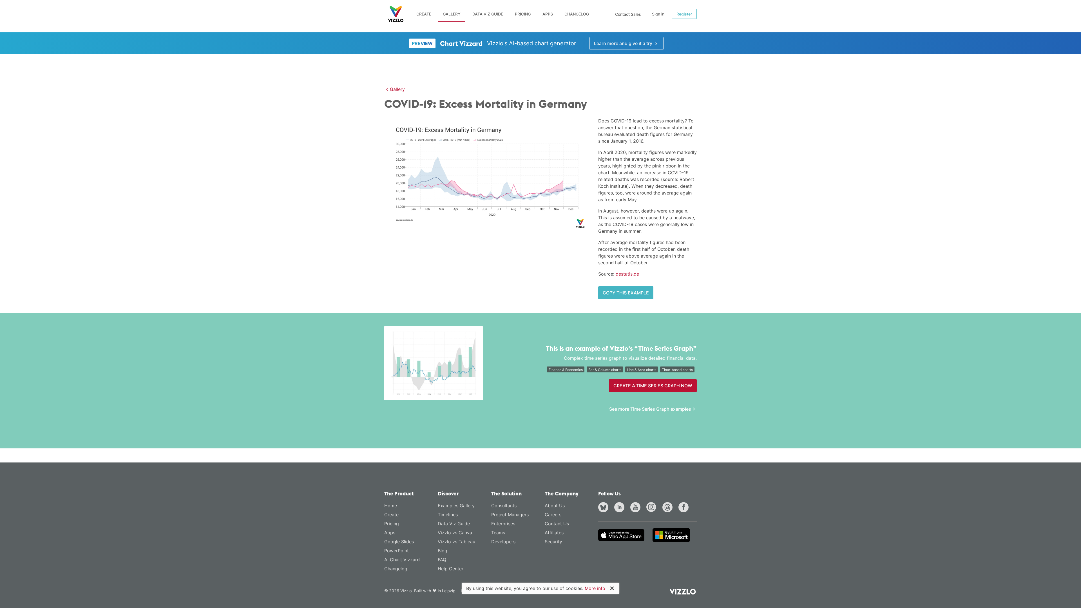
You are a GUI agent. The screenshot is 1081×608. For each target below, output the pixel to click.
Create (423, 14)
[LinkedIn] (620, 508)
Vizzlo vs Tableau (456, 541)
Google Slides (399, 541)
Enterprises (503, 523)
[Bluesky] (604, 508)
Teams (498, 532)
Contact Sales (628, 14)
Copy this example (626, 293)
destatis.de (627, 274)
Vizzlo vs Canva (455, 532)
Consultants (504, 505)
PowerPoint (396, 550)
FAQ (442, 559)
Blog (442, 550)
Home (390, 505)
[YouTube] (636, 508)
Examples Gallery (456, 505)
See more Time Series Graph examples (650, 409)
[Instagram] (652, 508)
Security (553, 541)
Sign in (658, 14)
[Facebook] (684, 508)
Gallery (452, 14)
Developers (503, 541)
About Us (555, 505)
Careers (553, 514)
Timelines (448, 514)
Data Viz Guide (487, 14)
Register (684, 14)
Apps (547, 14)
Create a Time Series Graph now (652, 385)
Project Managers (510, 514)
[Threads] (668, 508)
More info (595, 588)
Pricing (523, 14)
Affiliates (554, 532)
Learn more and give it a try (623, 43)
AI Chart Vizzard (402, 559)
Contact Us (557, 523)
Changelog (576, 14)
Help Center (450, 568)
